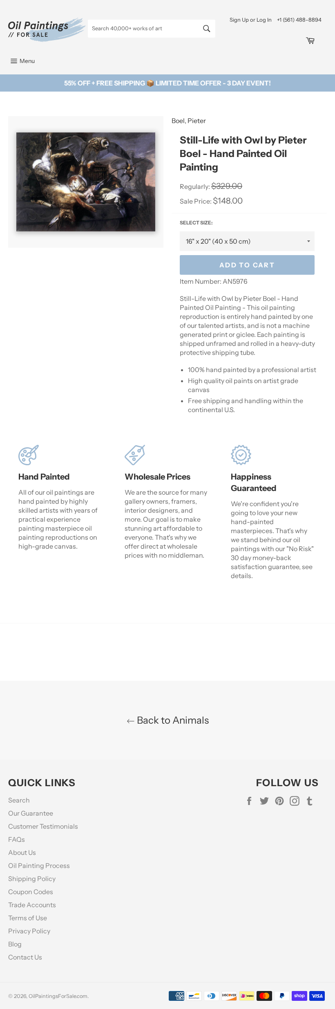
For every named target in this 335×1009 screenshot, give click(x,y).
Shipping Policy (32, 878)
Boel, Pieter (189, 121)
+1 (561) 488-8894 (299, 19)
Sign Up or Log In (251, 19)
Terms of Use (27, 918)
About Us (22, 852)
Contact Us (25, 957)
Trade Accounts (32, 905)
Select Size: (196, 223)
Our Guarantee (30, 813)
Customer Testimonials (43, 826)
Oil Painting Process (39, 865)
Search (19, 800)
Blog (15, 944)
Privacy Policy (29, 931)
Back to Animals (172, 720)
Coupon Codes (30, 892)
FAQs (16, 839)
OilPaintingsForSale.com (58, 996)
